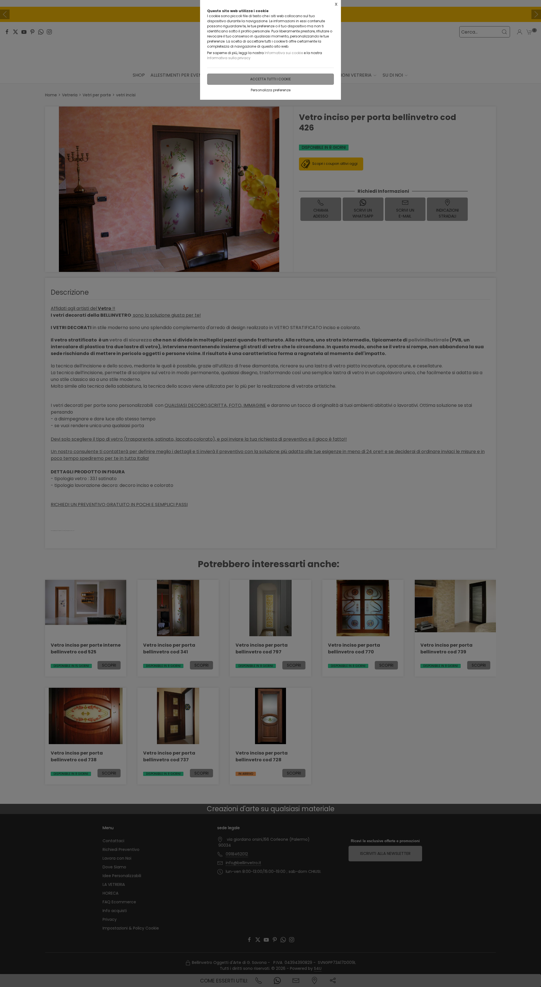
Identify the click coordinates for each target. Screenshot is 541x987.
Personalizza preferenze (271, 90)
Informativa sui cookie (284, 52)
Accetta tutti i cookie (270, 79)
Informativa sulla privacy (228, 58)
